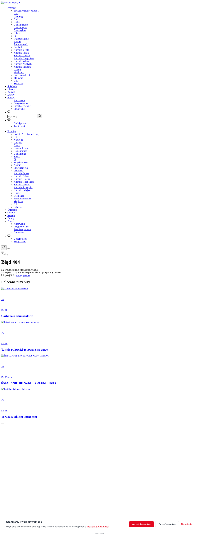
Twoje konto (20, 126)
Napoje (17, 41)
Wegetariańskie (21, 38)
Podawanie (19, 108)
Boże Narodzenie (22, 75)
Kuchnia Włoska (22, 61)
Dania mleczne (21, 24)
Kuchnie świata (21, 50)
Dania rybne (20, 30)
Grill (16, 13)
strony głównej (23, 275)
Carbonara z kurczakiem (17, 316)
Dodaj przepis (20, 123)
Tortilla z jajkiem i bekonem (19, 416)
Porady (10, 97)
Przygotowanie (21, 103)
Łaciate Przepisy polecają (26, 10)
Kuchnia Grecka (22, 55)
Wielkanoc (19, 72)
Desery (10, 94)
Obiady (11, 89)
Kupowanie (19, 100)
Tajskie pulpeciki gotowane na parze (24, 349)
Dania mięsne (20, 27)
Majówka (18, 78)
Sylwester (18, 83)
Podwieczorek (21, 44)
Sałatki (17, 33)
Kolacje (11, 92)
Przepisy (11, 8)
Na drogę (18, 16)
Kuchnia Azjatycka (23, 64)
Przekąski (18, 47)
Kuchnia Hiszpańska (24, 58)
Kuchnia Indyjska (22, 66)
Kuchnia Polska (21, 52)
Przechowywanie (22, 106)
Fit (15, 36)
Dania (17, 22)
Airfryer (18, 19)
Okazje (17, 69)
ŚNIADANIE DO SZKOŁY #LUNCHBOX (28, 383)
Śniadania (12, 86)
